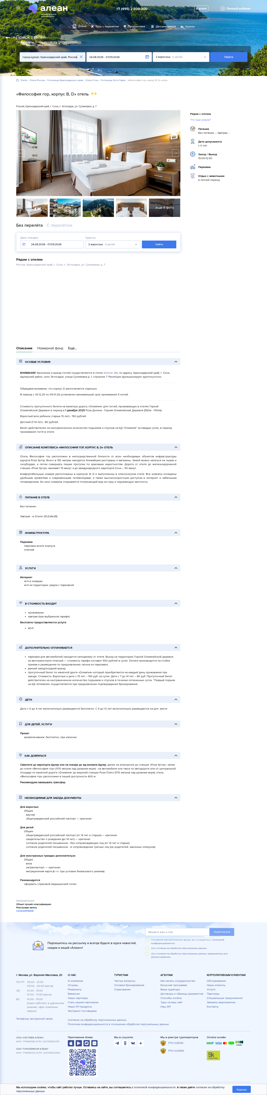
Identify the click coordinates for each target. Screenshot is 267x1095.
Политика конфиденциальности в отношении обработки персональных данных (118, 1024)
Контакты (213, 1006)
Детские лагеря (166, 26)
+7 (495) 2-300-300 (131, 9)
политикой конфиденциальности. (155, 1087)
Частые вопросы (124, 981)
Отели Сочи (91, 80)
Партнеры (213, 993)
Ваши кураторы (170, 989)
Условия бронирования (129, 985)
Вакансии (74, 993)
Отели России (37, 80)
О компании (75, 981)
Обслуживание (216, 981)
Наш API (165, 1006)
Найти (228, 57)
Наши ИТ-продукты (80, 1006)
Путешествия (136, 26)
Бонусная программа (173, 985)
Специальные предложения (225, 998)
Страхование (122, 989)
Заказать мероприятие (221, 1002)
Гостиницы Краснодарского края (65, 80)
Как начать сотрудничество (177, 981)
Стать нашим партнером (83, 1002)
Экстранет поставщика (82, 1011)
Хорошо (242, 1089)
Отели (24, 80)
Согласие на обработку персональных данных (97, 1020)
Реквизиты (75, 989)
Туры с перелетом (107, 26)
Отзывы (73, 985)
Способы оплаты (171, 998)
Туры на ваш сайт (171, 1002)
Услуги (211, 989)
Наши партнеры (78, 998)
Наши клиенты (216, 985)
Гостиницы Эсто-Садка (113, 80)
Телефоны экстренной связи (34, 1018)
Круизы (190, 26)
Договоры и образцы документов (181, 993)
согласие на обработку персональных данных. (181, 948)
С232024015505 (25, 911)
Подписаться (222, 932)
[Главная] (17, 80)
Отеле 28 (111, 373)
